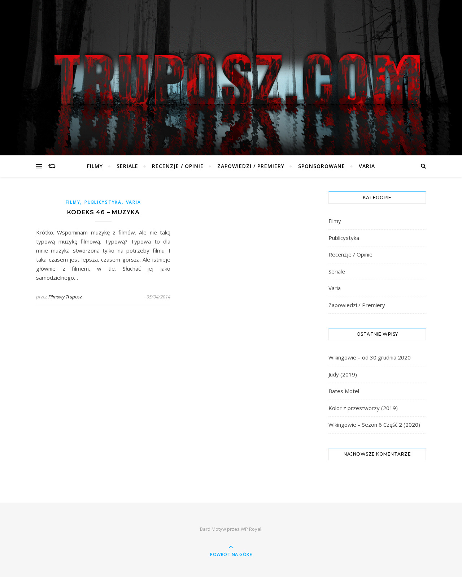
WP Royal (251, 529)
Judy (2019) (342, 374)
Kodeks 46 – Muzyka (103, 212)
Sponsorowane (321, 166)
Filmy (95, 166)
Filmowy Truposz (65, 296)
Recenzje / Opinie (178, 166)
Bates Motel (343, 391)
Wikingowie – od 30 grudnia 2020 (369, 357)
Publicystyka (102, 202)
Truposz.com (231, 72)
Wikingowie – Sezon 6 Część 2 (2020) (374, 424)
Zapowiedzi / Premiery (250, 166)
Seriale (127, 166)
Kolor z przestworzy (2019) (363, 408)
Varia (367, 166)
